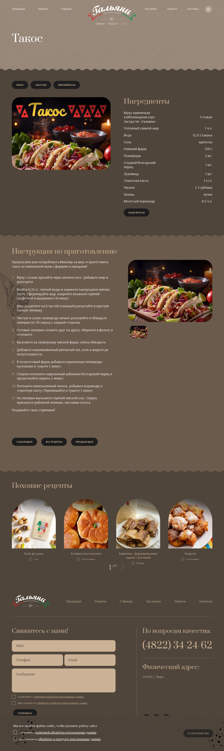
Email (72, 660)
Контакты (193, 8)
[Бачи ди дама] (34, 523)
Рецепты (43, 8)
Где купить (151, 8)
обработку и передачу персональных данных (62, 703)
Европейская (66, 84)
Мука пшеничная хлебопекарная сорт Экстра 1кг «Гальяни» (140, 117)
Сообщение (25, 674)
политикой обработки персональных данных (59, 696)
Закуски (40, 84)
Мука (20, 84)
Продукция (18, 8)
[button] (102, 567)
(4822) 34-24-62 (177, 645)
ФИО (20, 645)
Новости (172, 8)
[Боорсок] (190, 523)
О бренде (66, 8)
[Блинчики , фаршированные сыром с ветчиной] (138, 523)
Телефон (23, 660)
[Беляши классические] (86, 523)
